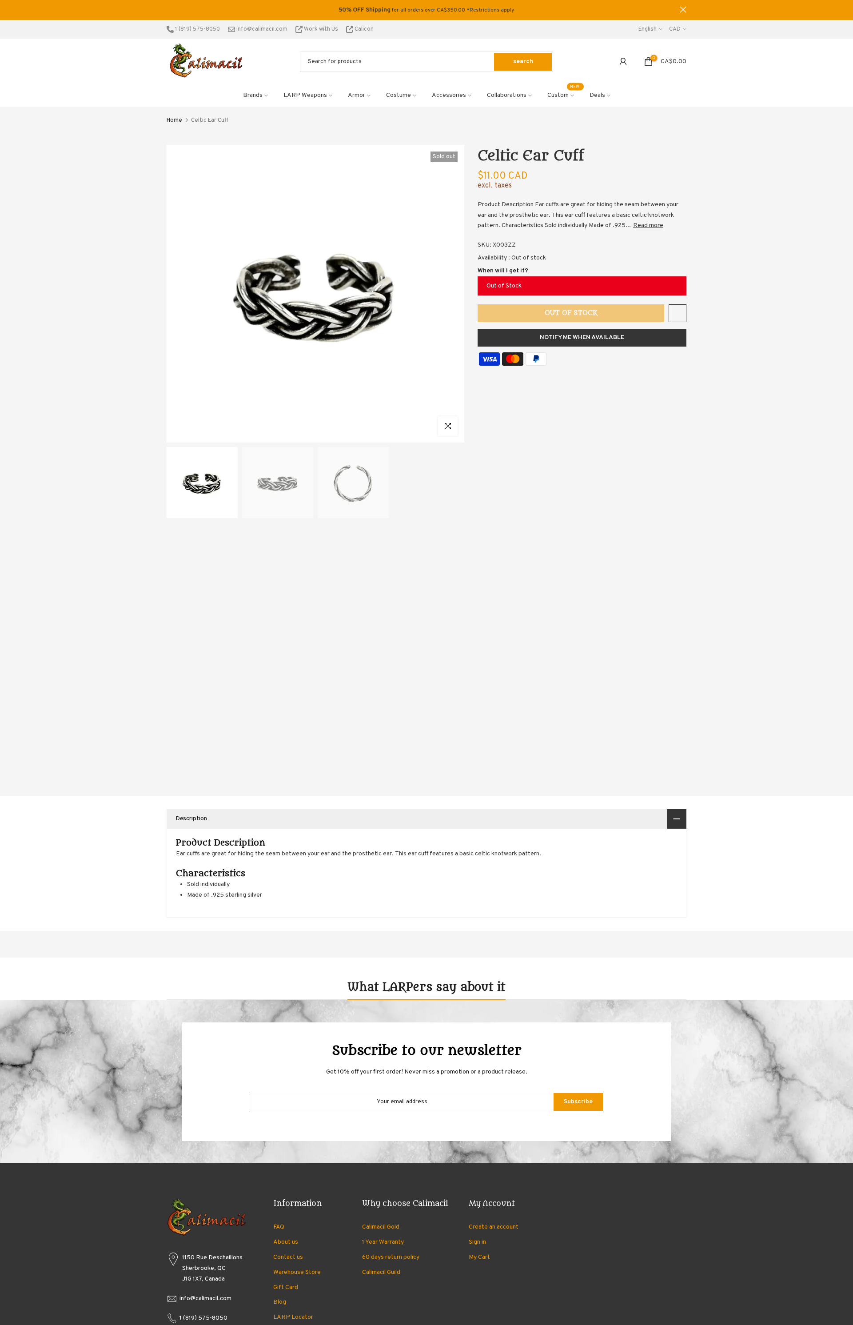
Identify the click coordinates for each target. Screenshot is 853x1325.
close (170, 9)
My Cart (479, 1257)
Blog (279, 1302)
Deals (597, 95)
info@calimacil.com (261, 29)
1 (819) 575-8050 (197, 29)
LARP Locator (293, 1317)
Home (174, 120)
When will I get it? (503, 271)
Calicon (363, 29)
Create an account (493, 1227)
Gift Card (285, 1287)
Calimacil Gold (380, 1227)
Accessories (449, 95)
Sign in (477, 1242)
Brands (253, 95)
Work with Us (321, 29)
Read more (648, 225)
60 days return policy (390, 1257)
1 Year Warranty (383, 1242)
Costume (398, 95)
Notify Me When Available (582, 337)
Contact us (288, 1257)
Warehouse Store (297, 1272)
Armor (356, 95)
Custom (564, 94)
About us (285, 1242)
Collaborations (506, 95)
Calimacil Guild (381, 1272)
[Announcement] (426, 10)
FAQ (278, 1227)
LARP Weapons (305, 95)
